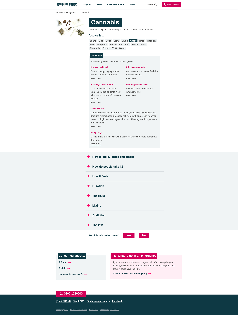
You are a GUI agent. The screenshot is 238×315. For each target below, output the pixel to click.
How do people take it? (107, 166)
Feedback (117, 301)
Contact (132, 4)
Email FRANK (63, 301)
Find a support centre (98, 301)
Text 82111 (78, 301)
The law (97, 225)
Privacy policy (62, 310)
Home (59, 12)
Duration (98, 186)
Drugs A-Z (87, 4)
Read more (95, 78)
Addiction (98, 215)
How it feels (100, 176)
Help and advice (116, 4)
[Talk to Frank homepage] (67, 4)
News (99, 4)
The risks (98, 196)
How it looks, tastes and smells (113, 156)
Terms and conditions (78, 310)
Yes (128, 235)
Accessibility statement (109, 310)
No (144, 235)
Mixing (96, 205)
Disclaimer (93, 310)
